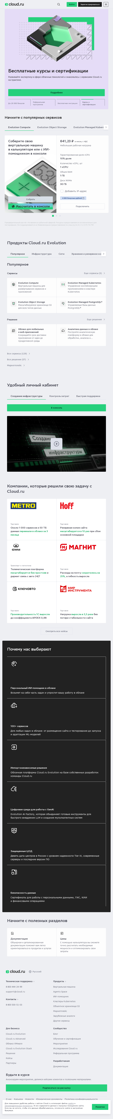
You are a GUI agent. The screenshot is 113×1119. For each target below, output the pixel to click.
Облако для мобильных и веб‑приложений (31, 330)
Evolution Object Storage (31, 302)
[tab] (19, 102)
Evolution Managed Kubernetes (84, 283)
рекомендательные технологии (19, 1106)
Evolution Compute (28, 283)
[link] (15, 971)
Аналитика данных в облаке (83, 329)
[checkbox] (62, 191)
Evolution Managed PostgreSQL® (85, 302)
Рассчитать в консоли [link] (33, 206)
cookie (71, 1103)
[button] (58, 4)
